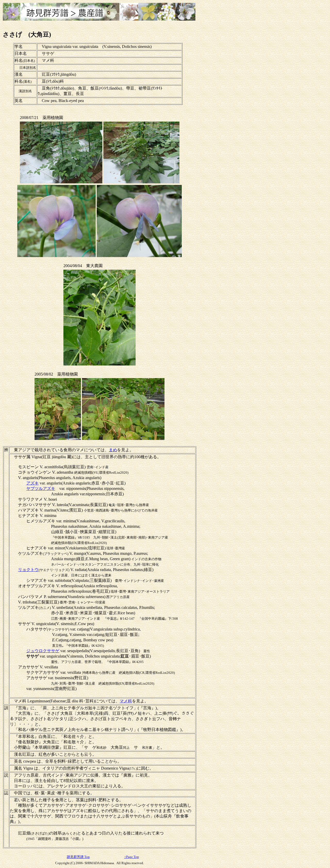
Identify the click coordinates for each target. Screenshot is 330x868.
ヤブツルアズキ (40, 488)
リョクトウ (28, 569)
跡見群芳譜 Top (78, 857)
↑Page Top (131, 857)
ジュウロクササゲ (42, 651)
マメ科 (126, 701)
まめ (113, 450)
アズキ (32, 483)
